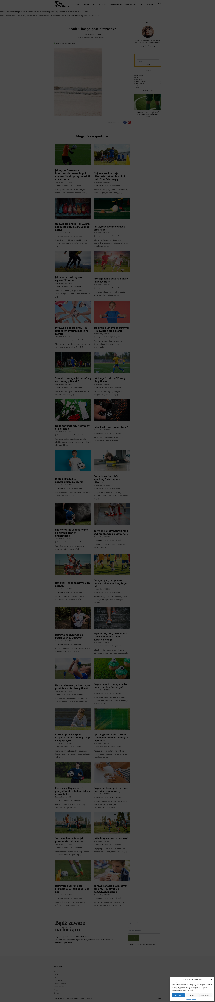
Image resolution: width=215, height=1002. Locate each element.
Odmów (192, 995)
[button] (211, 979)
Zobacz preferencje (205, 995)
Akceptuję (178, 995)
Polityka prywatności (191, 999)
